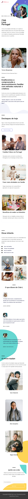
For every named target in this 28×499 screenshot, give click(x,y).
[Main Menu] (25, 1)
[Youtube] (17, 396)
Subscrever (14, 486)
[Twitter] (12, 396)
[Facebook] (10, 396)
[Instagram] (15, 396)
